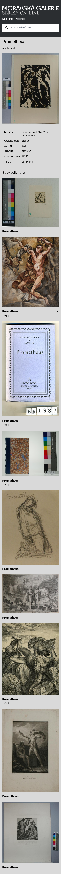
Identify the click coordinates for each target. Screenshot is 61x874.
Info (11, 18)
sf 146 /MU (27, 162)
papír (24, 146)
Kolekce (20, 18)
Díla (4, 18)
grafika (25, 141)
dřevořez (26, 151)
